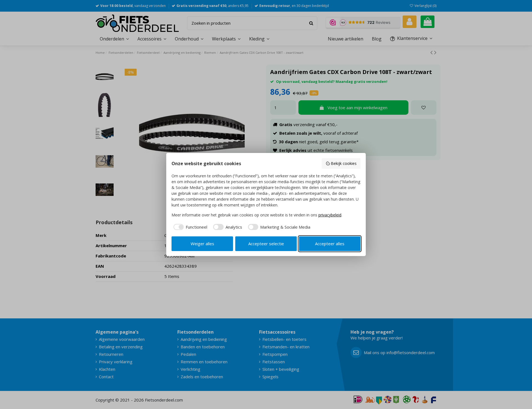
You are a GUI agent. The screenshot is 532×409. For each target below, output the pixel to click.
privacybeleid (329, 215)
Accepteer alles (329, 243)
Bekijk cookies (344, 163)
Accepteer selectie (266, 243)
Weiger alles (202, 243)
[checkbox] (190, 227)
